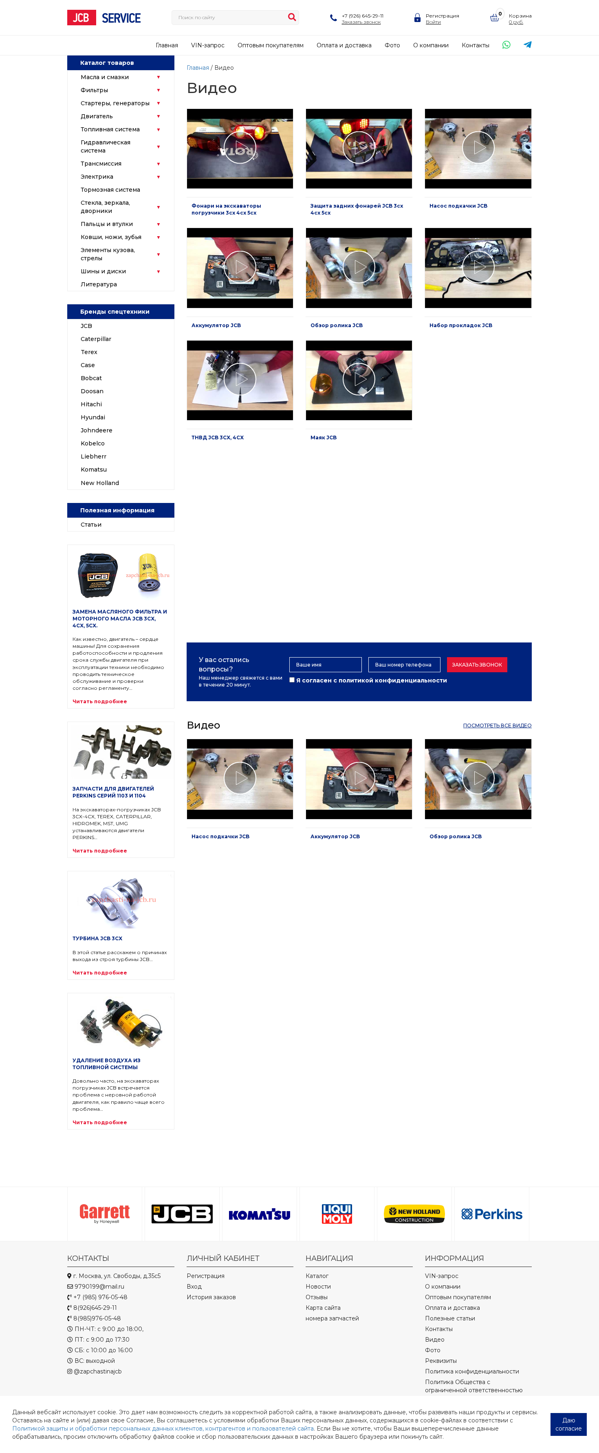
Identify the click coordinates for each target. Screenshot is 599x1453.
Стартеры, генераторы (115, 103)
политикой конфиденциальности (393, 680)
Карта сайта (323, 1307)
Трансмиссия (101, 163)
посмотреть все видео (497, 725)
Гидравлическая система (105, 146)
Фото (392, 45)
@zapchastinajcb (97, 1371)
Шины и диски (103, 271)
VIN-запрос (208, 45)
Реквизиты (441, 1360)
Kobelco (93, 443)
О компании (431, 45)
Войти (433, 22)
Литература (99, 284)
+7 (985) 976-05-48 (100, 1297)
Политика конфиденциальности (472, 1371)
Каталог (317, 1276)
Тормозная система (110, 189)
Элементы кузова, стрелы (108, 254)
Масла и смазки (105, 77)
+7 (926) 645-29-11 (362, 16)
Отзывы (317, 1297)
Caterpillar (96, 339)
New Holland (100, 483)
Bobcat (91, 378)
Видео (435, 1339)
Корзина (520, 16)
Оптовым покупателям (271, 45)
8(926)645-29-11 (94, 1307)
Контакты (475, 45)
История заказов (211, 1297)
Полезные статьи (450, 1318)
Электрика (97, 176)
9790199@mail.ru (98, 1286)
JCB (86, 326)
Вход (194, 1286)
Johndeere (96, 430)
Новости (318, 1286)
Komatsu (94, 469)
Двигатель (97, 116)
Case (88, 365)
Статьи (91, 524)
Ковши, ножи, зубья (111, 237)
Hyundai (93, 417)
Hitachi (91, 404)
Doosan (92, 391)
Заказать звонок (477, 665)
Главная (167, 45)
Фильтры (94, 90)
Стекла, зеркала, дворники (105, 207)
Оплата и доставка (344, 45)
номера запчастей (332, 1318)
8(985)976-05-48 (96, 1318)
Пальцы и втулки (107, 224)
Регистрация (442, 16)
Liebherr (93, 456)
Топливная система (110, 129)
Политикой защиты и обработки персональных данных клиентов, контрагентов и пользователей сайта (163, 1428)
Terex (89, 352)
